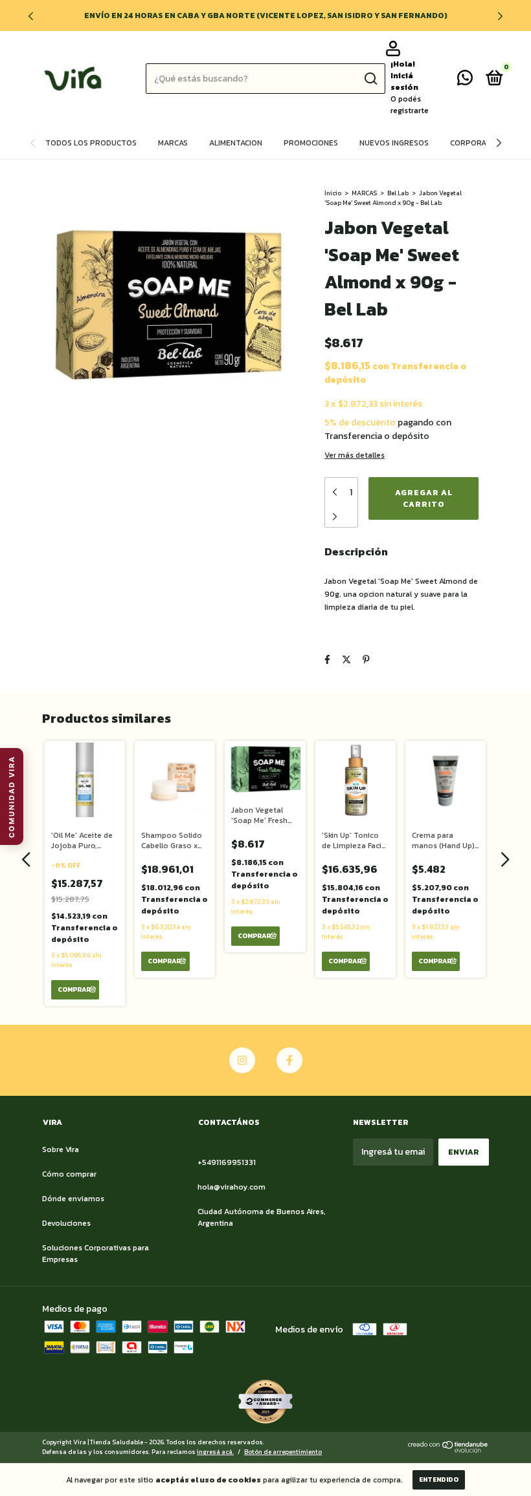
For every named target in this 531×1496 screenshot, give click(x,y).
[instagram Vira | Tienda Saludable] (242, 1060)
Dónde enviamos (73, 1198)
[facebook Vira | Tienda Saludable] (289, 1060)
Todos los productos (91, 143)
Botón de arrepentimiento (283, 1452)
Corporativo (477, 143)
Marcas (173, 143)
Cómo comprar (69, 1174)
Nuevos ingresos (394, 143)
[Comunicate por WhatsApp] (465, 81)
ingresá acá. (215, 1452)
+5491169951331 (227, 1162)
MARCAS (364, 193)
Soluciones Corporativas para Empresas (95, 1253)
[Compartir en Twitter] (346, 660)
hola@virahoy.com (232, 1187)
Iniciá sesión (404, 81)
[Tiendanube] (448, 1450)
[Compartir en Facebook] (327, 660)
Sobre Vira (60, 1149)
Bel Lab (398, 193)
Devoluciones (66, 1223)
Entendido (438, 1479)
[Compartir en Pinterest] (366, 660)
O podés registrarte (409, 104)
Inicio (332, 193)
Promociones (311, 143)
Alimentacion (235, 143)
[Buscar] (370, 79)
